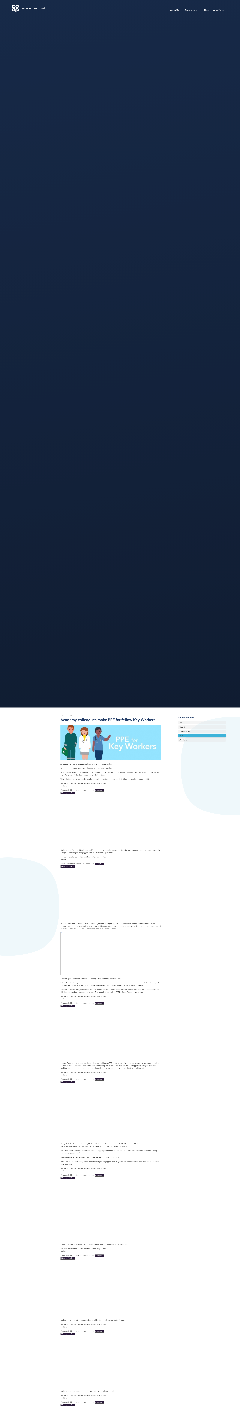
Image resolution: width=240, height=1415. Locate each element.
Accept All (99, 790)
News (71, 715)
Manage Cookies (67, 793)
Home (62, 715)
